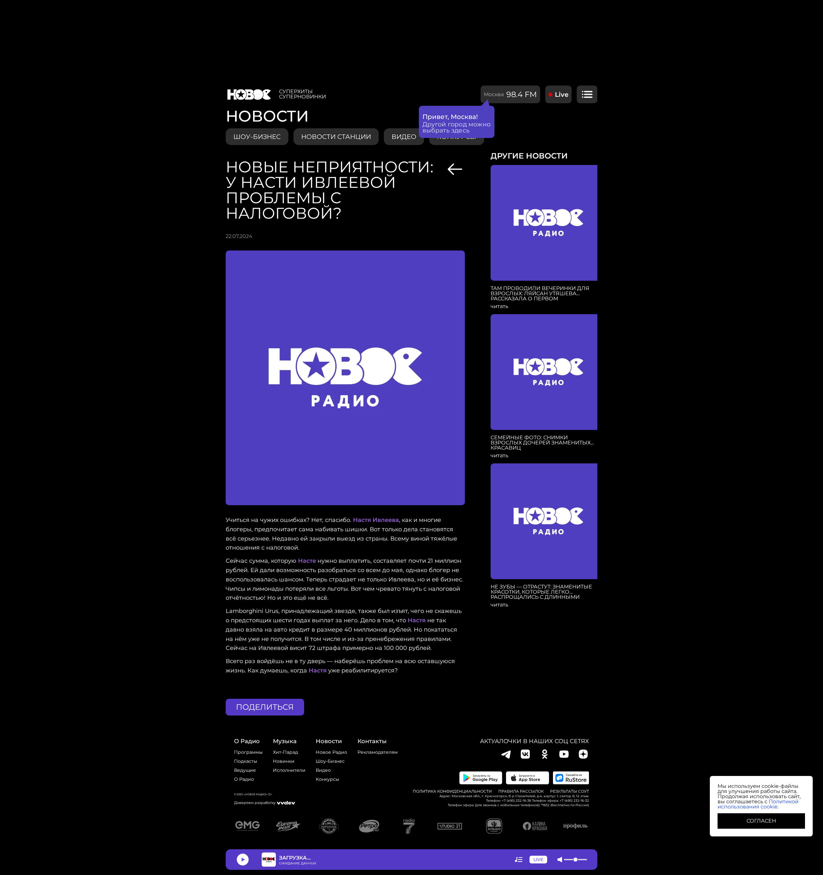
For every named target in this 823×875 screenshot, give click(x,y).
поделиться (265, 707)
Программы (248, 752)
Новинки (283, 761)
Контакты (372, 741)
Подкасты (245, 761)
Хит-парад (285, 752)
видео (404, 137)
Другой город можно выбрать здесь (456, 127)
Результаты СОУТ (569, 791)
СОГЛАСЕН (761, 821)
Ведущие (245, 770)
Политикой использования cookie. (758, 804)
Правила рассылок (521, 791)
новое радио (331, 752)
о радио (247, 741)
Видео (323, 770)
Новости (329, 741)
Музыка (285, 741)
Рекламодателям (377, 752)
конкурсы (327, 779)
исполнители (289, 770)
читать (499, 306)
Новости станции (336, 137)
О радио (244, 779)
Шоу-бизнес (257, 137)
